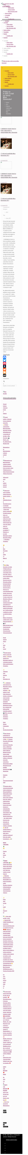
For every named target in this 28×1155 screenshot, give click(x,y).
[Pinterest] (9, 363)
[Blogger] (9, 372)
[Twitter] (9, 360)
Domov (7, 102)
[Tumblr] (9, 366)
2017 (7, 104)
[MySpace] (9, 375)
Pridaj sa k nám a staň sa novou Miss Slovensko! (9, 109)
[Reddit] (9, 369)
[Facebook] (9, 357)
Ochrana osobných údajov (11, 1139)
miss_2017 (8, 218)
